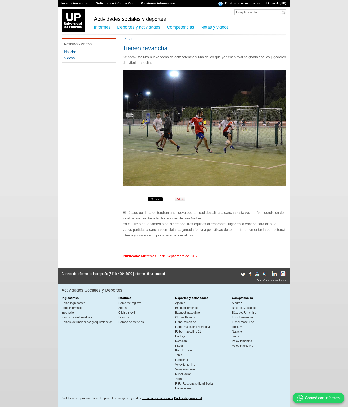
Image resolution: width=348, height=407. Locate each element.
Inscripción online (74, 3)
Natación (181, 341)
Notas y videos (215, 27)
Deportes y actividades (138, 27)
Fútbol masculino (243, 322)
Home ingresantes (73, 303)
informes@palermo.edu (150, 274)
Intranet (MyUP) (276, 3)
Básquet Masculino (244, 308)
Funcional (181, 360)
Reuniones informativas (158, 3)
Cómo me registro (129, 303)
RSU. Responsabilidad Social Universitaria (194, 386)
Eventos (123, 317)
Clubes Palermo (185, 317)
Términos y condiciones (157, 398)
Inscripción (69, 312)
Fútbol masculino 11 (188, 331)
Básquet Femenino (244, 312)
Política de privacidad (188, 398)
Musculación (183, 374)
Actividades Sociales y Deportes (92, 290)
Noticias (70, 52)
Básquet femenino (187, 308)
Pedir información (73, 308)
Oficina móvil (126, 312)
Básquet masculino (187, 312)
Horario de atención (131, 322)
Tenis (178, 355)
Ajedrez (180, 303)
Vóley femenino (185, 364)
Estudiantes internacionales (242, 3)
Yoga (178, 379)
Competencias (180, 27)
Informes (102, 27)
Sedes (122, 308)
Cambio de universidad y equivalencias (87, 322)
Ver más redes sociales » (271, 280)
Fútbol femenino (185, 322)
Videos (69, 58)
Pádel (179, 345)
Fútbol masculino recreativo (193, 326)
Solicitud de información (114, 3)
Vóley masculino (185, 369)
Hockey (180, 336)
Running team (184, 350)
